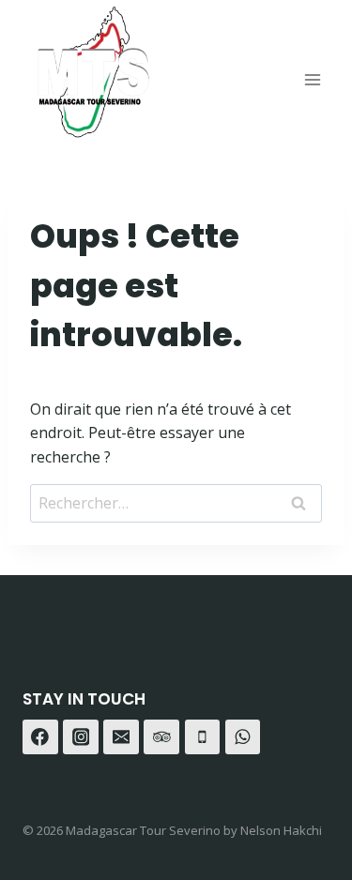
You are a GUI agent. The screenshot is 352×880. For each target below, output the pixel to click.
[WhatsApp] (243, 737)
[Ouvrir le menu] (312, 79)
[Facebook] (40, 737)
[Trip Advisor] (161, 737)
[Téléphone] (203, 737)
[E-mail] (121, 737)
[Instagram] (81, 737)
